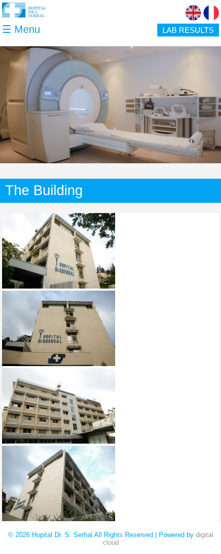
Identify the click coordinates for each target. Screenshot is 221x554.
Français (211, 13)
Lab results (188, 30)
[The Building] (58, 285)
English (193, 13)
